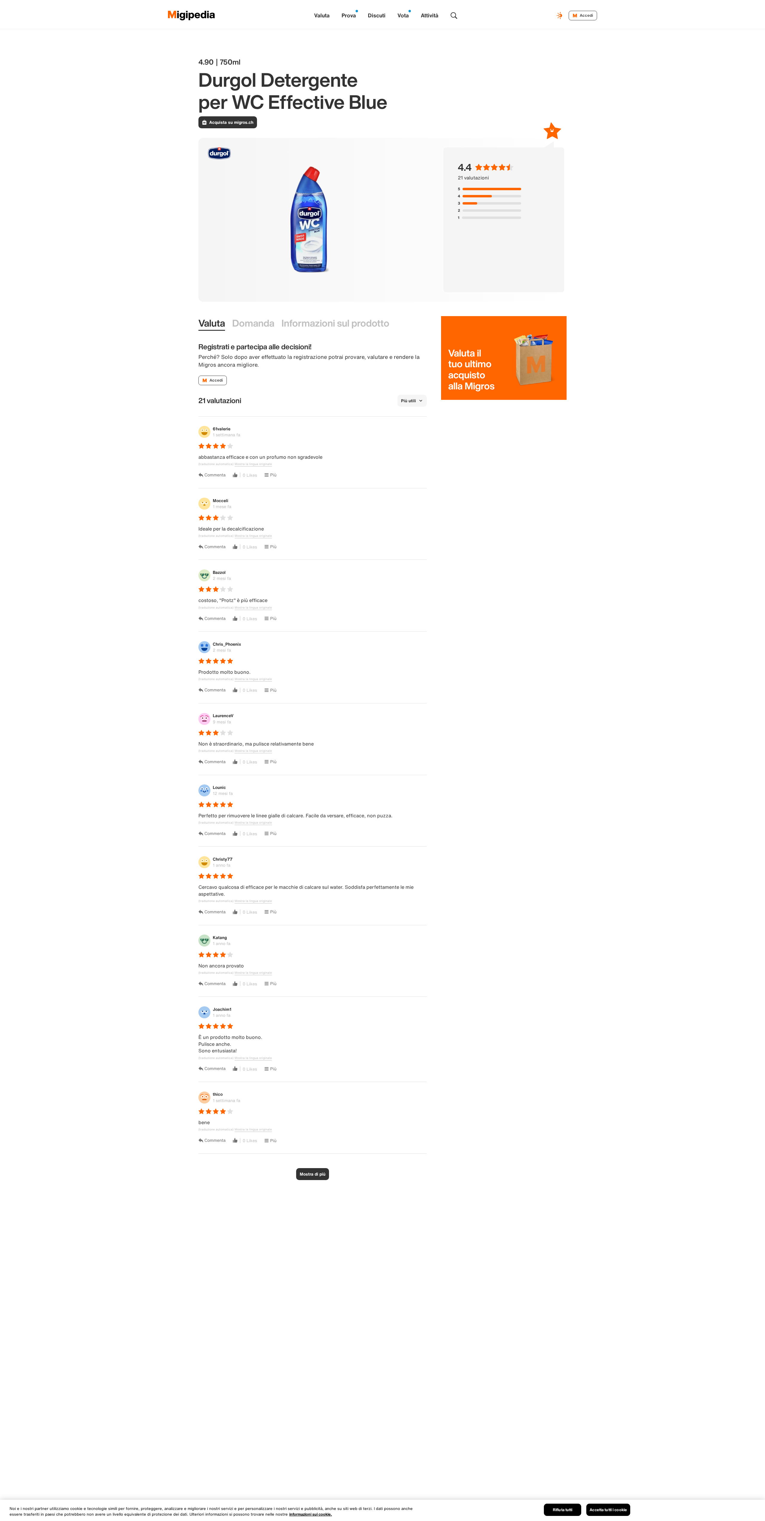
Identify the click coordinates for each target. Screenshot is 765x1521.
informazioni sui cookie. (310, 1514)
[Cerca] (454, 16)
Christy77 (222, 859)
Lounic (219, 787)
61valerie (221, 429)
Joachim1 (222, 1009)
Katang (220, 937)
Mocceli (220, 500)
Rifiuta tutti (563, 1510)
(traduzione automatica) (215, 464)
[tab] (211, 323)
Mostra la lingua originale (253, 464)
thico (218, 1094)
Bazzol (219, 572)
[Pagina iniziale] (191, 15)
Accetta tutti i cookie (608, 1510)
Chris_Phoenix (227, 644)
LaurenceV (223, 715)
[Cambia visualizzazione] (560, 16)
